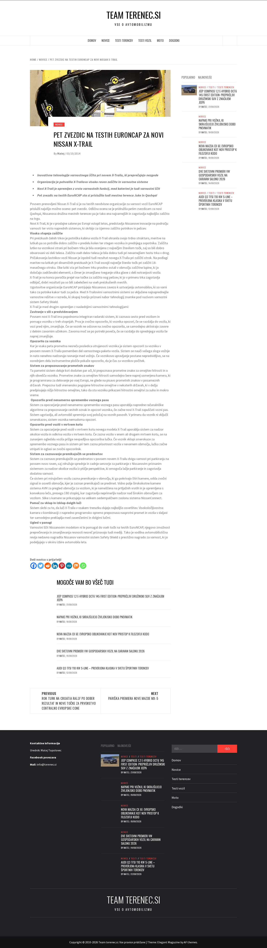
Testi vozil (144, 40)
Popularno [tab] (188, 77)
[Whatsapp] (83, 566)
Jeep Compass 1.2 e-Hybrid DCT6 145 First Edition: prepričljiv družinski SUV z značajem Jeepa (110, 598)
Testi (212, 87)
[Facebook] (33, 566)
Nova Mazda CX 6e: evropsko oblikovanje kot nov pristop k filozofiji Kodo (103, 634)
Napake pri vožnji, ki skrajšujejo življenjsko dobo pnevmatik (94, 617)
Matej (61, 153)
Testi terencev (124, 40)
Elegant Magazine (168, 942)
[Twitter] (40, 566)
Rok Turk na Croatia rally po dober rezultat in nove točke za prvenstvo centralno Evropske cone (69, 701)
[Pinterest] (62, 566)
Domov (92, 40)
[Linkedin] (55, 566)
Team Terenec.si (133, 15)
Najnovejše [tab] (205, 77)
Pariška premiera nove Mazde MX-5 (133, 696)
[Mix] (76, 566)
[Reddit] (47, 566)
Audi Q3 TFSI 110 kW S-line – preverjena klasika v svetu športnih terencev (103, 668)
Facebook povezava (43, 757)
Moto (160, 40)
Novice (106, 40)
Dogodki (174, 40)
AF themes (190, 942)
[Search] (230, 41)
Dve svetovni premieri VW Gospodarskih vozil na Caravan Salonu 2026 (101, 651)
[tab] (216, 75)
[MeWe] (69, 566)
